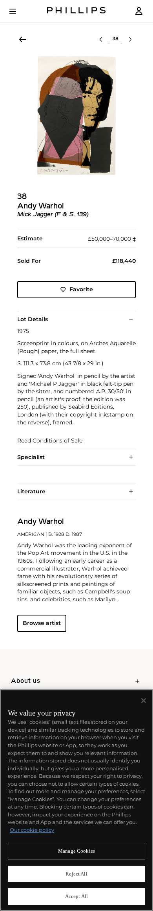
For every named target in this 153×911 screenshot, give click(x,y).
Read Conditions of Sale (49, 440)
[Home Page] (76, 11)
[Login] (139, 11)
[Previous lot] (100, 39)
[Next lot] (130, 39)
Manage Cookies (76, 851)
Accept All (76, 896)
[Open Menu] (18, 11)
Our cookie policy (32, 830)
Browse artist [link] (42, 623)
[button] (76, 115)
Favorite (81, 289)
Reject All (76, 874)
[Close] (143, 700)
